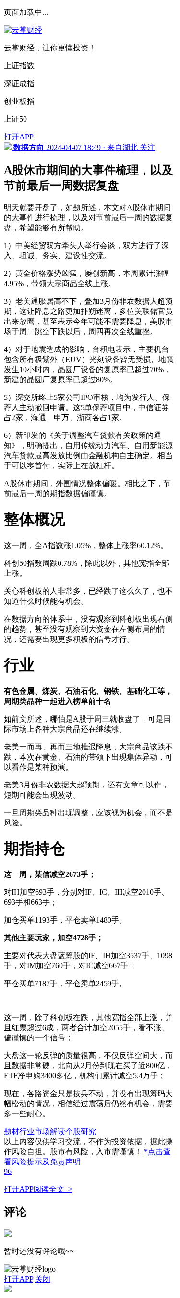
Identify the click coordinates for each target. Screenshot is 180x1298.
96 (8, 1171)
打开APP (19, 137)
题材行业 (19, 1131)
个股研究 (80, 1131)
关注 (147, 147)
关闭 (42, 1279)
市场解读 (50, 1131)
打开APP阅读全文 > (38, 1189)
